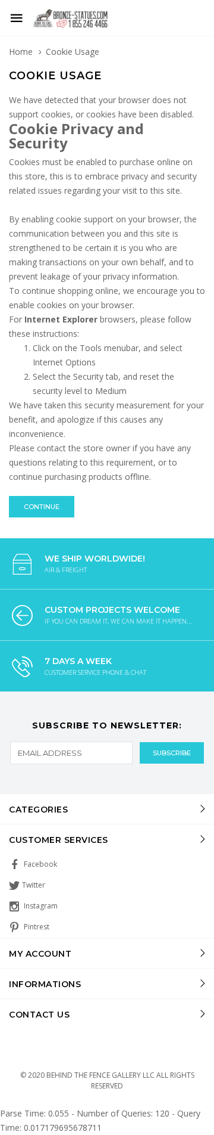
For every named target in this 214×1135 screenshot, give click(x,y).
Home (21, 51)
